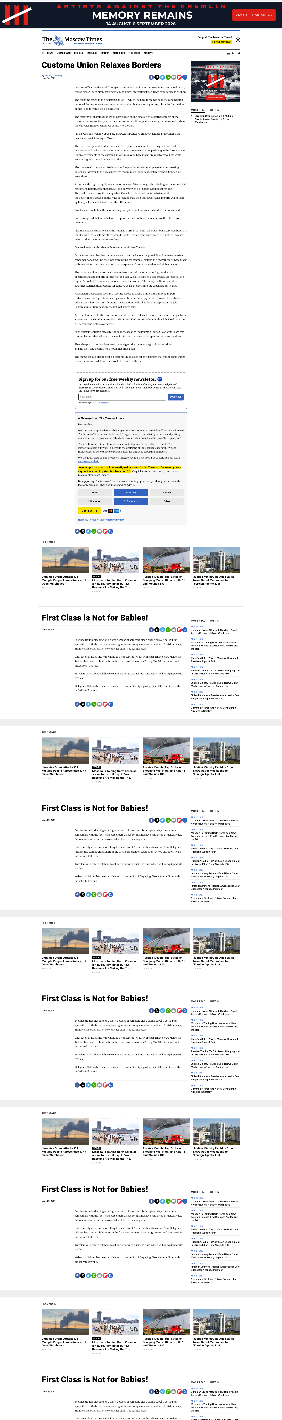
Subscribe (176, 397)
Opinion (105, 53)
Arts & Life (119, 53)
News (50, 53)
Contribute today (221, 42)
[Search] (239, 53)
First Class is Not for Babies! (95, 618)
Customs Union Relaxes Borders (101, 65)
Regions (78, 53)
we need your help (88, 461)
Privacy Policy (103, 403)
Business (92, 53)
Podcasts (134, 53)
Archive (148, 53)
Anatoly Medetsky (53, 75)
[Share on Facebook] (151, 77)
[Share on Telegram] (162, 77)
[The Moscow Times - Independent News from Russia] (72, 40)
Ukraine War (64, 53)
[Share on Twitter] (157, 77)
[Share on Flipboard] (179, 77)
